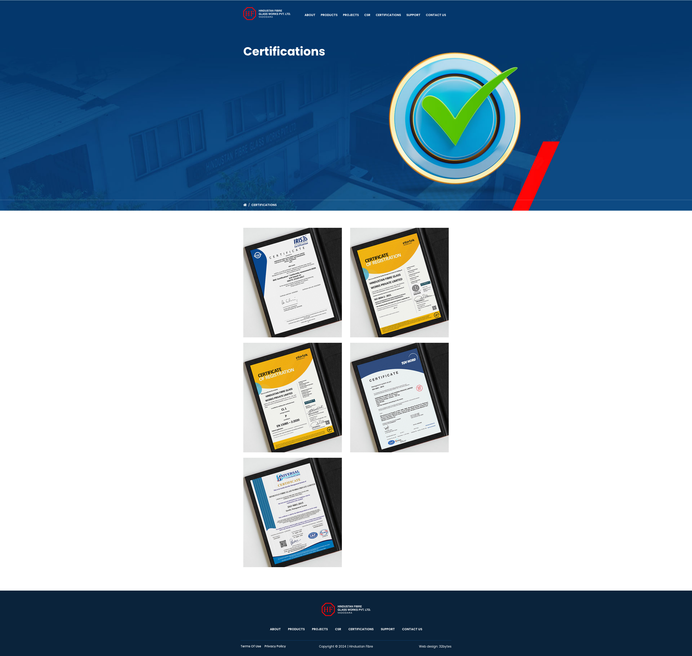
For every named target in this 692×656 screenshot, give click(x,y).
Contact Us (436, 15)
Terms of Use (251, 646)
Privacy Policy (275, 646)
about (275, 629)
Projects (351, 15)
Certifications (388, 15)
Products (329, 15)
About (310, 15)
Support (413, 15)
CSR (367, 15)
